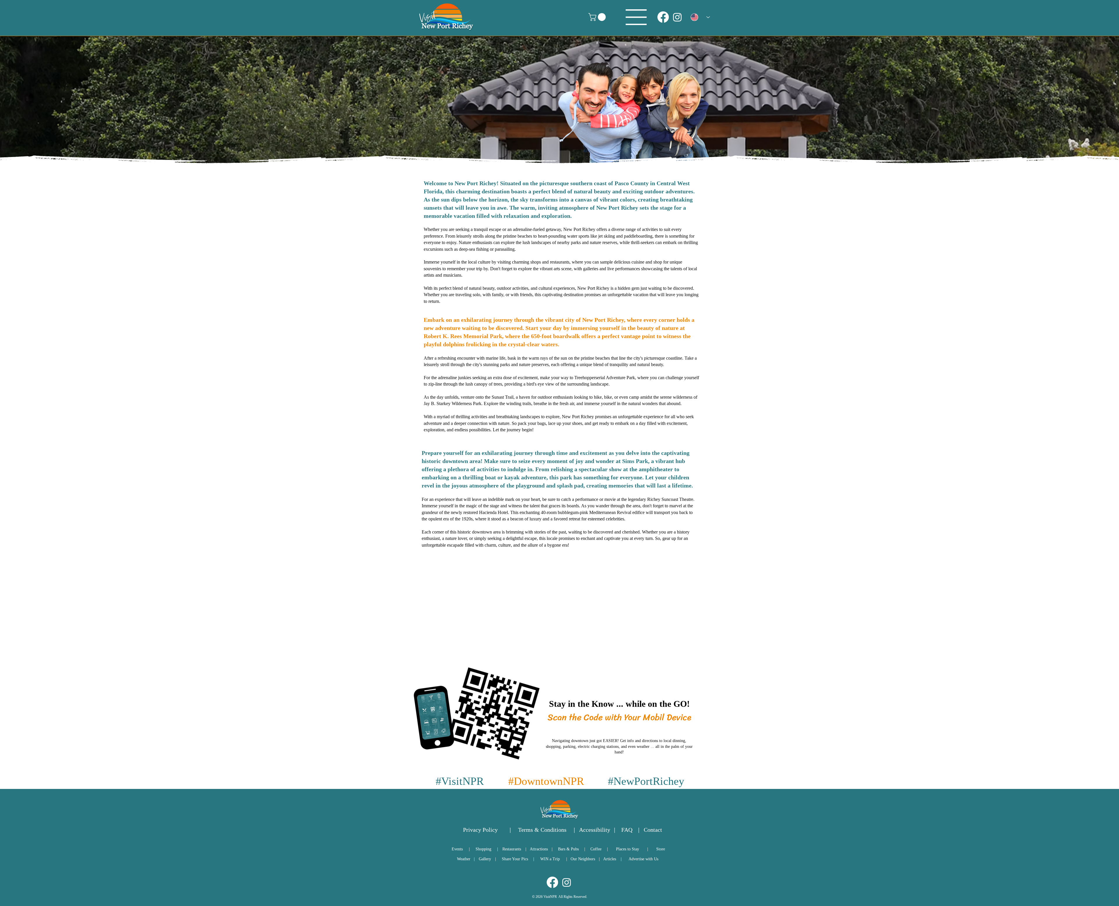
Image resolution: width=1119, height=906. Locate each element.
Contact (653, 829)
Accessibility (594, 829)
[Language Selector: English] (700, 17)
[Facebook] (663, 17)
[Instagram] (677, 17)
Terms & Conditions (542, 829)
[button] (598, 17)
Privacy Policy (480, 829)
